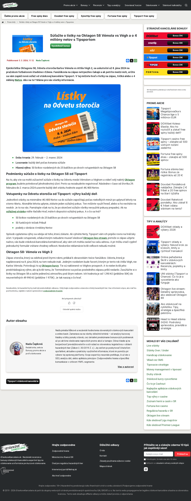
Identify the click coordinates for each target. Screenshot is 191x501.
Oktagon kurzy (50, 265)
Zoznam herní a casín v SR (161, 401)
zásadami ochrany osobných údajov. (170, 463)
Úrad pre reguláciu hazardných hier (67, 463)
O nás (102, 450)
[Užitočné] (69, 303)
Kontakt (103, 456)
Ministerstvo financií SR (62, 457)
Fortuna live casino (157, 406)
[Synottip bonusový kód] (152, 43)
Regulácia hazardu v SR (160, 410)
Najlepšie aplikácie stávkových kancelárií (164, 390)
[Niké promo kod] (152, 50)
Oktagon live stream (95, 237)
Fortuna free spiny (117, 16)
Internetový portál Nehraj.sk (64, 469)
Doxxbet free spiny (64, 16)
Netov (18, 80)
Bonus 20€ (178, 50)
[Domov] (2, 22)
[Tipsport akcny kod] (152, 58)
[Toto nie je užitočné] (74, 303)
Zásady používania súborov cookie (115, 461)
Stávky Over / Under (158, 350)
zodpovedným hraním (53, 291)
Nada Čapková (42, 60)
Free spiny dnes (39, 16)
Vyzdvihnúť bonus (60, 46)
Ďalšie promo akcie (14, 16)
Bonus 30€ (178, 72)
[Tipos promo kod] (152, 65)
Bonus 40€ (178, 43)
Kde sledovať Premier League (163, 425)
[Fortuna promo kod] (152, 72)
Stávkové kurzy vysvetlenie (162, 379)
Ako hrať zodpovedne (61, 476)
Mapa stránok (106, 466)
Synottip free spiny (91, 16)
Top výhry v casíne (157, 396)
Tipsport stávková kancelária (22, 381)
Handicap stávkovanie (159, 355)
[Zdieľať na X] (131, 60)
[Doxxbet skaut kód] (152, 36)
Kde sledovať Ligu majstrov (162, 420)
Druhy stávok (154, 374)
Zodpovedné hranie (60, 451)
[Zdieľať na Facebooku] (127, 60)
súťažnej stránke (16, 211)
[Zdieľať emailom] (135, 60)
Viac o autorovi (126, 366)
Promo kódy (11, 22)
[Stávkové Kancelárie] (24, 447)
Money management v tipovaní (164, 369)
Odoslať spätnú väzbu (72, 309)
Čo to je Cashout (156, 383)
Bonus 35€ (178, 36)
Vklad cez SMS (155, 359)
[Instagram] (146, 469)
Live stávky (153, 345)
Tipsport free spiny (144, 16)
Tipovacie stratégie (158, 364)
